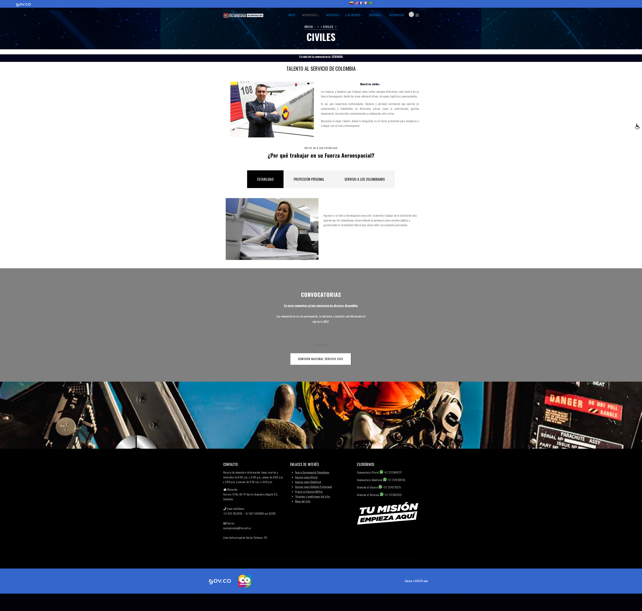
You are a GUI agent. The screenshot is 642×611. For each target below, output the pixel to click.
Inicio (291, 15)
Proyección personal (309, 179)
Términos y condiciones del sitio (312, 496)
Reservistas (396, 15)
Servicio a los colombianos (365, 179)
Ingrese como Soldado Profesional (313, 487)
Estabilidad (265, 179)
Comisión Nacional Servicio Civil (320, 359)
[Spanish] (351, 4)
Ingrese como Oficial (306, 477)
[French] (361, 4)
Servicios (375, 15)
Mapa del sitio (302, 501)
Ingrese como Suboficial (308, 482)
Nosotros (332, 15)
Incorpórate (310, 15)
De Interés (354, 15)
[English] (356, 4)
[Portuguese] (370, 4)
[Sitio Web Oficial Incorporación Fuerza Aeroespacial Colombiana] (243, 14)
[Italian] (366, 4)
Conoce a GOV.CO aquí (416, 581)
